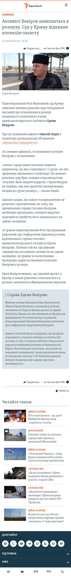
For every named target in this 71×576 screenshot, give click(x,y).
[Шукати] (62, 571)
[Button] (31, 48)
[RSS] (45, 543)
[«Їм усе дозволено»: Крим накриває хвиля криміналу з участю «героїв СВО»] (15, 473)
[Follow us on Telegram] (29, 543)
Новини (8, 14)
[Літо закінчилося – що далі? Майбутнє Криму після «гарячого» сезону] (15, 416)
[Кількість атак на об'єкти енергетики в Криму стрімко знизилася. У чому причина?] (15, 515)
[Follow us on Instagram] (37, 543)
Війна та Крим (36, 412)
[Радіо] (8, 571)
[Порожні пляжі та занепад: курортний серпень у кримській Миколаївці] (15, 435)
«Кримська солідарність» (19, 143)
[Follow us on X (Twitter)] (13, 543)
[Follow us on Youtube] (21, 543)
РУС (49, 571)
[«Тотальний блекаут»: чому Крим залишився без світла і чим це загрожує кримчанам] (15, 454)
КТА (36, 571)
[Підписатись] (61, 543)
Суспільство (35, 469)
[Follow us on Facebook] (5, 543)
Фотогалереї (35, 431)
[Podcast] (53, 543)
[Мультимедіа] (22, 571)
